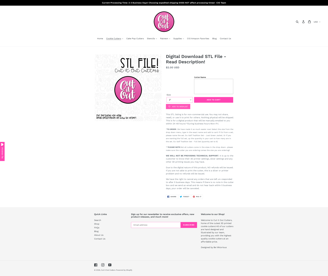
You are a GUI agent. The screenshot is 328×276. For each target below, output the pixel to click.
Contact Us (99, 239)
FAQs (96, 227)
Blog (96, 231)
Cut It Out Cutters (108, 270)
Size (169, 95)
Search (97, 220)
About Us (98, 235)
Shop (96, 224)
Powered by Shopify (124, 270)
